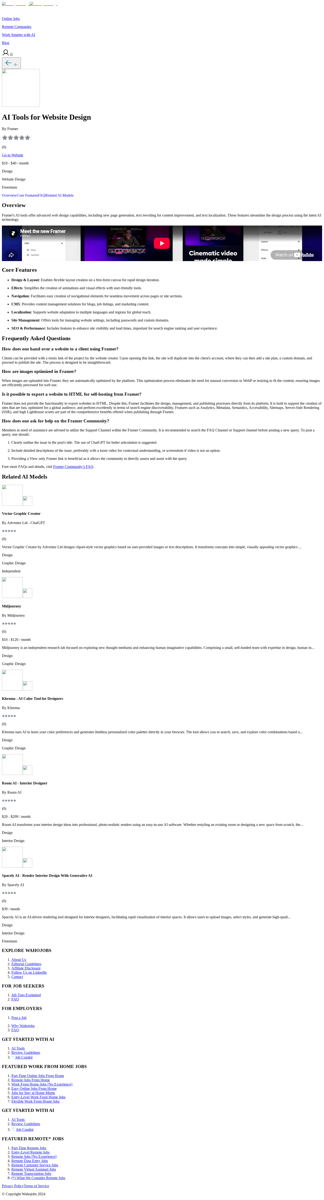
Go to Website (12, 155)
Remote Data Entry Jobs (29, 1161)
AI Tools (18, 1048)
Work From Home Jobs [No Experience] (41, 1084)
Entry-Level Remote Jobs (30, 1152)
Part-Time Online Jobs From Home (37, 1076)
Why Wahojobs (23, 1026)
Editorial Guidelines (26, 964)
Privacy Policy (13, 1186)
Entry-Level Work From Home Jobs (38, 1097)
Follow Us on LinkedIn (29, 972)
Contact (17, 977)
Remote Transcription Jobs (31, 1174)
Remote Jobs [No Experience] (33, 1157)
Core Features (27, 195)
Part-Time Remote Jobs (28, 1148)
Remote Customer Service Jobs (34, 1165)
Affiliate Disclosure (26, 968)
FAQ (41, 195)
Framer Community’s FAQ (73, 467)
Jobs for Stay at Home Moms (33, 1093)
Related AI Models (59, 195)
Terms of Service (36, 1186)
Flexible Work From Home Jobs (35, 1101)
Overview (9, 195)
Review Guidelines (25, 1053)
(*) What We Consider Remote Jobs (38, 1178)
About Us (18, 960)
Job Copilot (23, 1057)
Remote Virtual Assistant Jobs (33, 1169)
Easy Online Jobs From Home (34, 1089)
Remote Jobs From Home (30, 1080)
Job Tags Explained (26, 995)
